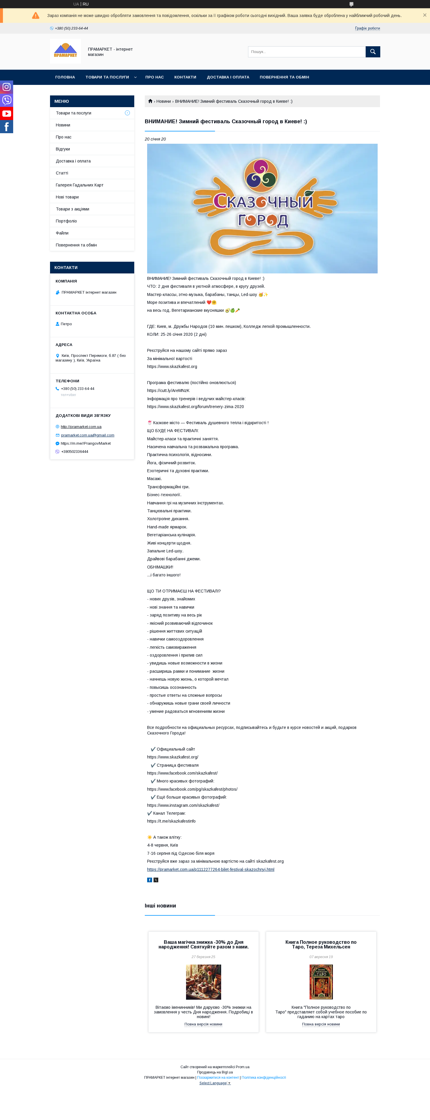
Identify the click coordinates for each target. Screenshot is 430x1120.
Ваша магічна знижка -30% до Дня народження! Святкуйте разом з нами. (204, 944)
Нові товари (67, 197)
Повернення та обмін (284, 77)
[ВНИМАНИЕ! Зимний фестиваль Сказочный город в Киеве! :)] (262, 208)
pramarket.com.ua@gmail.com (87, 435)
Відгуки (63, 149)
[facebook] (149, 880)
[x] (156, 880)
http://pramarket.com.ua (81, 426)
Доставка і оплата (228, 77)
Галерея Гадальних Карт (80, 185)
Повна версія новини (203, 1024)
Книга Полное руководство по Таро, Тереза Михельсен (321, 944)
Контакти (185, 77)
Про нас (154, 77)
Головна (65, 77)
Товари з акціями (72, 209)
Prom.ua (243, 1067)
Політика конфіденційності (264, 1078)
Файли (62, 233)
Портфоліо (66, 221)
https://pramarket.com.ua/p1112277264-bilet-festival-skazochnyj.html (210, 869)
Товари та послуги (107, 77)
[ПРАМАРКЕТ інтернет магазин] (65, 62)
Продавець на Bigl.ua (215, 1072)
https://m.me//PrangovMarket (86, 443)
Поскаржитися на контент (218, 1078)
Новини (163, 101)
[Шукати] (373, 51)
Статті (62, 173)
